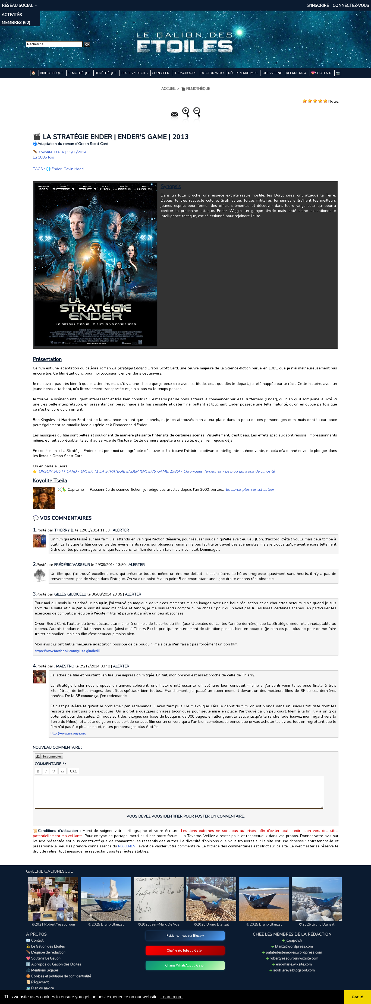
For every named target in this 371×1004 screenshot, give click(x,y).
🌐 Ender (54, 169)
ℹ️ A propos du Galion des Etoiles (53, 964)
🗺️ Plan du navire (40, 988)
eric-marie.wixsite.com (293, 964)
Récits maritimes (243, 73)
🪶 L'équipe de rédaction (45, 952)
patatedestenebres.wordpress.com (293, 952)
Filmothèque (79, 73)
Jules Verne (272, 73)
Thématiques (185, 73)
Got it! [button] (357, 997)
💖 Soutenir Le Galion (43, 958)
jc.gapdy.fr (293, 940)
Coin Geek (161, 73)
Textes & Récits (134, 73)
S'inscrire (318, 5)
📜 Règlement (37, 982)
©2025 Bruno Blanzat (106, 924)
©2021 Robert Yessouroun (53, 924)
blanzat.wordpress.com (293, 946)
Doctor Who (212, 73)
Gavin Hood (74, 169)
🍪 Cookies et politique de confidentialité (58, 976)
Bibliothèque (52, 73)
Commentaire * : (50, 764)
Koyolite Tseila (51, 152)
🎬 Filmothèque (195, 88)
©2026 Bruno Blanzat (316, 924)
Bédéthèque (106, 73)
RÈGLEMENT (127, 846)
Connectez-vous (351, 5)
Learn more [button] (172, 997)
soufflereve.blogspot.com (293, 970)
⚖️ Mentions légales (42, 970)
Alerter (121, 530)
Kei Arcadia (296, 73)
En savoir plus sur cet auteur (250, 489)
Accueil (168, 88)
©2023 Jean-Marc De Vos (158, 924)
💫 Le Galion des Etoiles (45, 946)
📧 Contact (34, 940)
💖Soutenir (321, 73)
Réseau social (17, 5)
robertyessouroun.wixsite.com (293, 958)
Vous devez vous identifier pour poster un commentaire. (186, 816)
